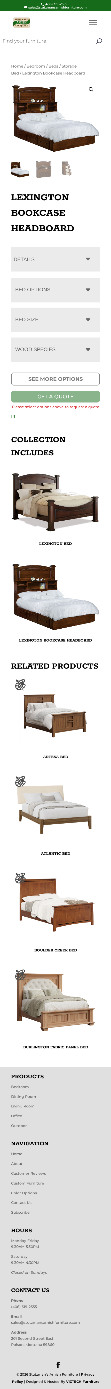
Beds (53, 66)
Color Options (24, 1193)
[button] (91, 89)
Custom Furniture (27, 1183)
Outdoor (19, 1125)
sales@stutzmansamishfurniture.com (45, 1322)
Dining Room (23, 1096)
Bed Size (26, 319)
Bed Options (32, 289)
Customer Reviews (28, 1173)
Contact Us (21, 1202)
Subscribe (20, 1212)
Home (17, 66)
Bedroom (36, 66)
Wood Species (35, 349)
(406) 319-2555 (24, 1306)
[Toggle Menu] (93, 22)
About (16, 1163)
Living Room (23, 1106)
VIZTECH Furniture (82, 1381)
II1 (13, 416)
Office (16, 1116)
